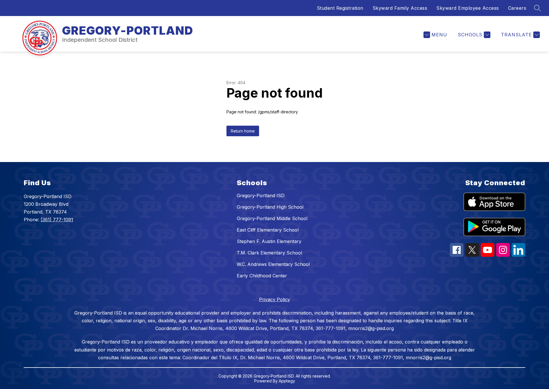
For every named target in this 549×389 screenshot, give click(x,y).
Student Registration (340, 8)
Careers (517, 8)
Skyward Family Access (400, 8)
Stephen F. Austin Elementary (269, 241)
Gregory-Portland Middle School (272, 218)
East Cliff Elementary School (268, 230)
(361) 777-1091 (57, 219)
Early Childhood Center (262, 276)
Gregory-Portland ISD (261, 195)
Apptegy (287, 380)
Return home (243, 131)
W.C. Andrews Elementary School (273, 264)
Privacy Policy (274, 299)
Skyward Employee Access (467, 8)
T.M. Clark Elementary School (269, 253)
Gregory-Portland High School (270, 207)
